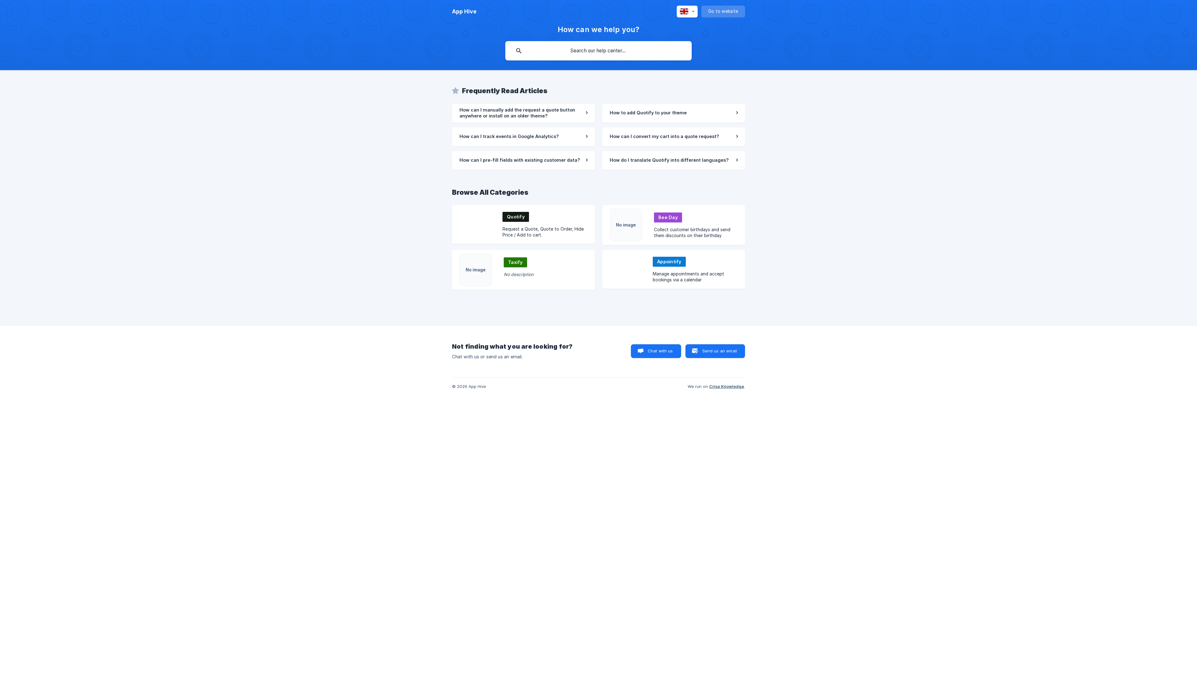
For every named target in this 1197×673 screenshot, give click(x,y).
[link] (523, 113)
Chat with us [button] (660, 350)
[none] (464, 11)
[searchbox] (598, 50)
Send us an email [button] (719, 350)
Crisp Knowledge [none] (726, 386)
